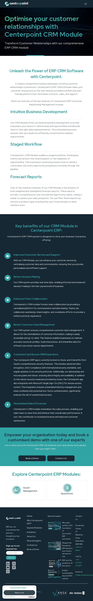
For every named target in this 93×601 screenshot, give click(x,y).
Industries (31, 532)
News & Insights (34, 540)
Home (29, 516)
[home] (17, 4)
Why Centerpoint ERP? (35, 522)
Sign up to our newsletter (13, 547)
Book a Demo (33, 549)
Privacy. (38, 592)
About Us (31, 536)
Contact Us (32, 545)
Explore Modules (34, 528)
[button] (85, 3)
